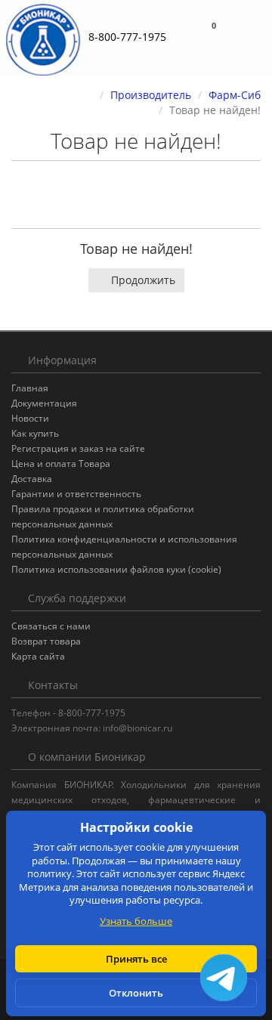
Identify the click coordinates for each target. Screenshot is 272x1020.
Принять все (136, 959)
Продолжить (143, 280)
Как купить (35, 433)
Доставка (31, 478)
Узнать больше (136, 921)
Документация (44, 403)
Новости (30, 418)
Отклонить (136, 993)
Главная (29, 388)
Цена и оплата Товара (60, 463)
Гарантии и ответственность (76, 493)
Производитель (150, 95)
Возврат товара (46, 641)
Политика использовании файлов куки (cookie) (116, 569)
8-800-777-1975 (127, 36)
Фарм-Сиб (235, 95)
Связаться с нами (51, 626)
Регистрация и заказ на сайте (78, 448)
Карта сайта (38, 656)
